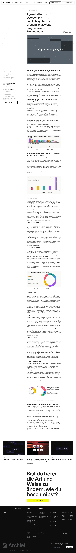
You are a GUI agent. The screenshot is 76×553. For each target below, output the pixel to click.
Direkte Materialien (67, 512)
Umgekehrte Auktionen (32, 516)
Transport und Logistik (53, 519)
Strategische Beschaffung (42, 513)
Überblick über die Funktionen (31, 537)
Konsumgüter (53, 512)
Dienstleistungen (66, 517)
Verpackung (65, 513)
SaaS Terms (21, 550)
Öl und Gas (53, 524)
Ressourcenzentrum (31, 535)
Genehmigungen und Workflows (31, 521)
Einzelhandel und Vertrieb (54, 517)
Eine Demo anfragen (67, 2)
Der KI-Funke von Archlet (31, 518)
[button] (22, 3)
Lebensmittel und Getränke (54, 514)
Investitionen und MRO (67, 516)
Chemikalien (53, 525)
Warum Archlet (15, 2)
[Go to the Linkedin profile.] (72, 550)
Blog (28, 533)
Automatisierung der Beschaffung (43, 517)
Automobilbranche (54, 522)
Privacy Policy (13, 550)
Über (64, 532)
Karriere (65, 533)
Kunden (33, 2)
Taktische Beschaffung (44, 515)
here (45, 423)
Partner (64, 534)
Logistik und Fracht (67, 519)
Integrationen (30, 522)
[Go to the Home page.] (6, 2)
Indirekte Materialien (67, 515)
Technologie (53, 526)
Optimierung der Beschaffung (30, 514)
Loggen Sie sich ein (55, 2)
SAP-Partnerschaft (31, 538)
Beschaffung (29, 512)
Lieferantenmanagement (32, 524)
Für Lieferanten (42, 518)
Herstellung (53, 521)
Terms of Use (28, 550)
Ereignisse (41, 533)
